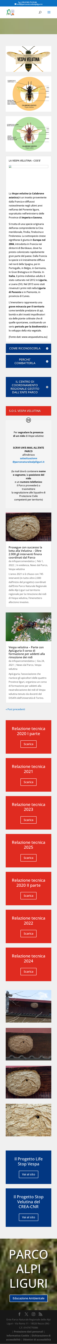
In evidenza (22, 565)
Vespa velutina (17, 569)
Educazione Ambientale (28, 1298)
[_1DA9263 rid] (28, 1097)
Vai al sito (28, 1174)
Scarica (28, 744)
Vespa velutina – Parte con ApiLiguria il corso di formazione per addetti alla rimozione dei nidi (27, 652)
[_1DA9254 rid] (28, 1135)
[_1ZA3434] (28, 1021)
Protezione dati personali (28, 1331)
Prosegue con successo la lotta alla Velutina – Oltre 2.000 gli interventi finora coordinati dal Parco (25, 552)
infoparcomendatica (23, 561)
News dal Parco (38, 565)
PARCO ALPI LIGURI (28, 1268)
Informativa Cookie (18, 1335)
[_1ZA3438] (28, 1059)
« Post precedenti (15, 709)
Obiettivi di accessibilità (37, 1339)
